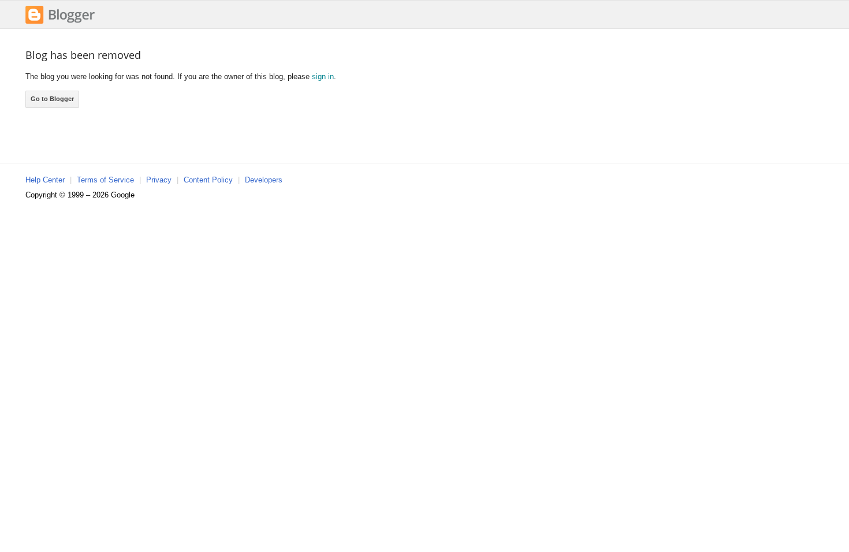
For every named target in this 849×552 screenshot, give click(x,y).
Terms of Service (105, 180)
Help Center (45, 180)
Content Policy (208, 180)
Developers (263, 180)
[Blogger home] (60, 22)
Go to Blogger (52, 98)
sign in (323, 76)
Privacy (159, 180)
